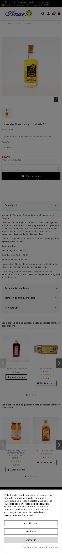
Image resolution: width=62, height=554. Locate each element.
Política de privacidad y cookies (40, 547)
